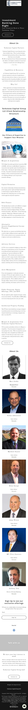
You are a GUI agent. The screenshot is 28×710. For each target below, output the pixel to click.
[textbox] (14, 612)
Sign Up (14, 617)
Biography (14, 491)
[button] (14, 65)
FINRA (9, 700)
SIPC (17, 700)
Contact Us (8, 34)
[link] (14, 1)
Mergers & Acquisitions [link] (14, 684)
